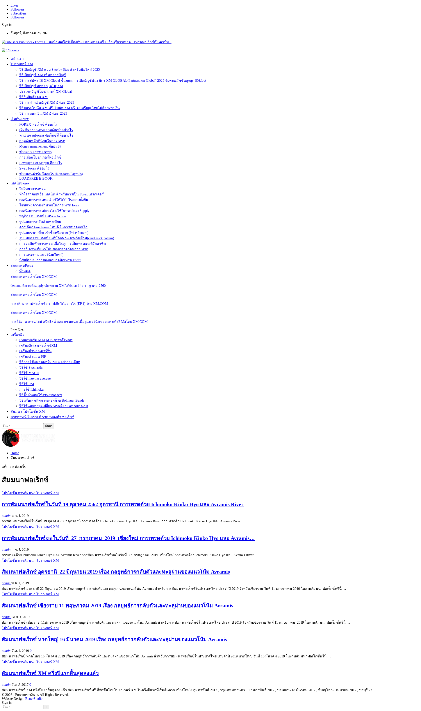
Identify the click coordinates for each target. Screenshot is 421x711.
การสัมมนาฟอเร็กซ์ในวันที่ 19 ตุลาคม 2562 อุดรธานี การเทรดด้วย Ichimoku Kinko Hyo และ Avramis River (123, 504)
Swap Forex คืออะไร (34, 168)
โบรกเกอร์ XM (22, 64)
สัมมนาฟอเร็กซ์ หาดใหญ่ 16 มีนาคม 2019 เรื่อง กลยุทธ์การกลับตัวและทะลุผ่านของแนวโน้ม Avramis (114, 639)
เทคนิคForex (20, 183)
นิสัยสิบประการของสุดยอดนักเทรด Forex (50, 260)
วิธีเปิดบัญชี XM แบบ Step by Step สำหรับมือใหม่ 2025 (59, 69)
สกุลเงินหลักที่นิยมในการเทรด (42, 141)
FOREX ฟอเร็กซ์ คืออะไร (38, 124)
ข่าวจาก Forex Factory (35, 152)
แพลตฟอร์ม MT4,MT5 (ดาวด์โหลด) (46, 340)
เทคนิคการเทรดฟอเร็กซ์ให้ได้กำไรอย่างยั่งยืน (53, 200)
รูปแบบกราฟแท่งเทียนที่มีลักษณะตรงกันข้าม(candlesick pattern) (66, 238)
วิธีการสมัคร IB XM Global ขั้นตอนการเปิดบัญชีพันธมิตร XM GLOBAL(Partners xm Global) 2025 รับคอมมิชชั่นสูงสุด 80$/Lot (112, 80)
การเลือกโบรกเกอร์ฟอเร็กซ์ (40, 157)
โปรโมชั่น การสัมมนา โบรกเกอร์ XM (30, 493)
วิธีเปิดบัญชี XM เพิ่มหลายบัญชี (42, 75)
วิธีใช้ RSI (26, 384)
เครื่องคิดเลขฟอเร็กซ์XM (38, 345)
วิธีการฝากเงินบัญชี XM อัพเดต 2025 (46, 102)
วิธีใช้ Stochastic (31, 367)
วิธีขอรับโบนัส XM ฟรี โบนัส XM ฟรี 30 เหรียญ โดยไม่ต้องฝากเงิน (69, 108)
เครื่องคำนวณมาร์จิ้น (35, 351)
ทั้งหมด (24, 271)
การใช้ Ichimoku (32, 389)
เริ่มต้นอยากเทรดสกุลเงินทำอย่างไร (46, 130)
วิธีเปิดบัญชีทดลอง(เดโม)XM (41, 86)
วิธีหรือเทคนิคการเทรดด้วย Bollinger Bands (51, 400)
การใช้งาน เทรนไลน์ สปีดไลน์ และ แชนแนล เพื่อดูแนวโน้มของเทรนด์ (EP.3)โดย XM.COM (79, 321)
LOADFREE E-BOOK (36, 178)
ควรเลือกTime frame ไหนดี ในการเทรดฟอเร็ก (53, 227)
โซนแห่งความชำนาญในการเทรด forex (49, 205)
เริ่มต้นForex (20, 119)
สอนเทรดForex (22, 265)
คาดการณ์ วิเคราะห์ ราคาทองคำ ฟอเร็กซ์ (42, 417)
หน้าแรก (17, 58)
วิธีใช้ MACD (29, 373)
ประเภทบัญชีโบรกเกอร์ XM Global (45, 91)
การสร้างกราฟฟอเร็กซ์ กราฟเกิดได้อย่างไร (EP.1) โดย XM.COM (59, 303)
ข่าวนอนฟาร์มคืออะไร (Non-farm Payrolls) (51, 174)
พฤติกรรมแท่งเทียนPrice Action (42, 216)
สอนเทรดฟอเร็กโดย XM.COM (34, 276)
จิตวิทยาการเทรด (32, 189)
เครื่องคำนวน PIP (32, 356)
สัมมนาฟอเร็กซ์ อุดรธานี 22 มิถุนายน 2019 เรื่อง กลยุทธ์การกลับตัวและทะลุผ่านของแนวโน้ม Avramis (116, 572)
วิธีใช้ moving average (35, 378)
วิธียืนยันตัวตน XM (33, 97)
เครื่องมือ (18, 334)
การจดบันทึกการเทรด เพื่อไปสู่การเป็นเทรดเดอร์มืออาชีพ (62, 243)
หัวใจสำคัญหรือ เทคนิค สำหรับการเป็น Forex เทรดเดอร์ (61, 194)
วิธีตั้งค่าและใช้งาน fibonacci (40, 395)
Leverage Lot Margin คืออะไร (40, 163)
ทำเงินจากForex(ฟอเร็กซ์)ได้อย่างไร (46, 135)
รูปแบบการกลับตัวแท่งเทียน (40, 222)
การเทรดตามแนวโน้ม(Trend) (41, 254)
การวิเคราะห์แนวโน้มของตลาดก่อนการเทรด (53, 249)
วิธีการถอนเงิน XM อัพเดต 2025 (43, 113)
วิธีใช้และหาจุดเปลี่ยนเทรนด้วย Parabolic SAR (53, 406)
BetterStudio (34, 698)
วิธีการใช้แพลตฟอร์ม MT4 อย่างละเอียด (49, 362)
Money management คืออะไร (40, 146)
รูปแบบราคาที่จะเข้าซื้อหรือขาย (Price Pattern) (53, 233)
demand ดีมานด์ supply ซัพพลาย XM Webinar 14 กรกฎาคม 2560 (58, 285)
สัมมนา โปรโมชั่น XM (28, 411)
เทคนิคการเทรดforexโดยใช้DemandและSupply (54, 211)
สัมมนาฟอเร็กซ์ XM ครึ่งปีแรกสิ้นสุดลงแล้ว (50, 673)
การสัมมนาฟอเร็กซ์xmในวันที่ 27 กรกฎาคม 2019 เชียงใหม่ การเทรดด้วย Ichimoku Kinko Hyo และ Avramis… (128, 538)
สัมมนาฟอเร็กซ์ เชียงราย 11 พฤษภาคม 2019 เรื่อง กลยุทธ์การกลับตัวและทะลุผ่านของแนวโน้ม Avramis (117, 605)
